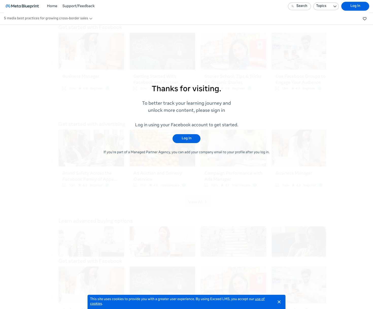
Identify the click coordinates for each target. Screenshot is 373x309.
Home (52, 6)
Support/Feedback (78, 6)
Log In (355, 6)
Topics (321, 6)
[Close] (279, 302)
